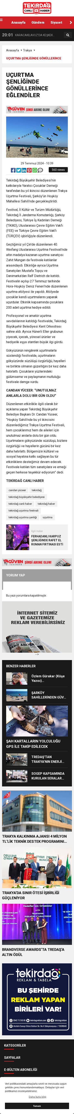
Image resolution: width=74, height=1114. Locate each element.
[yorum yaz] (40, 171)
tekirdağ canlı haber (20, 503)
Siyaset (56, 22)
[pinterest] (29, 171)
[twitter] (19, 171)
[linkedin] (24, 171)
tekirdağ (37, 490)
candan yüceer (17, 490)
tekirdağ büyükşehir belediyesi (27, 497)
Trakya (27, 50)
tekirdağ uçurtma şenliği (23, 517)
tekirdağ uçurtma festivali (23, 510)
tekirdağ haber (46, 503)
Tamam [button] (37, 1106)
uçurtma (47, 517)
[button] (71, 22)
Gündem (37, 22)
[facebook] (13, 171)
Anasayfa (18, 22)
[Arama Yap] (67, 35)
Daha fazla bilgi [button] (37, 1097)
